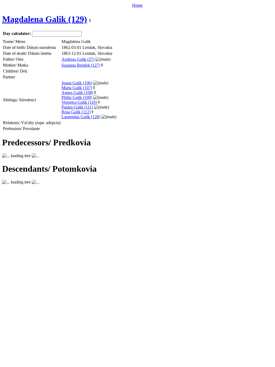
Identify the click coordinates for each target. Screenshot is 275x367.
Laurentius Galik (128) (80, 116)
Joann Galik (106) (76, 83)
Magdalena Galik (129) (44, 19)
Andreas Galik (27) (77, 59)
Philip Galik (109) (76, 97)
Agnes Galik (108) (77, 92)
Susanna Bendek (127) (80, 65)
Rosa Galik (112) (76, 112)
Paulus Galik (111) (77, 107)
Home (137, 5)
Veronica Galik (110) (79, 102)
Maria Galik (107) (76, 87)
